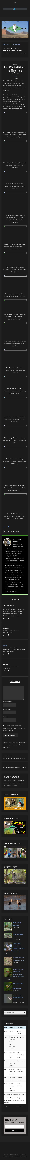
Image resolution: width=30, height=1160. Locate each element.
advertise (12, 50)
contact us (22, 783)
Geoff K (6, 629)
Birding (15, 64)
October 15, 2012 (15, 73)
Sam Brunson (8, 605)
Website (5, 717)
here (7, 1107)
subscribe (19, 50)
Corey (5, 664)
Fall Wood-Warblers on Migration (14, 69)
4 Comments (15, 78)
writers (21, 780)
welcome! (23, 53)
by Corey (15, 76)
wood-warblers (15, 531)
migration (6, 531)
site (15, 780)
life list (22, 558)
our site (13, 48)
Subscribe (14, 1131)
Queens (20, 551)
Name (8, 701)
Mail (7, 709)
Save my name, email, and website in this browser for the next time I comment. (14, 728)
